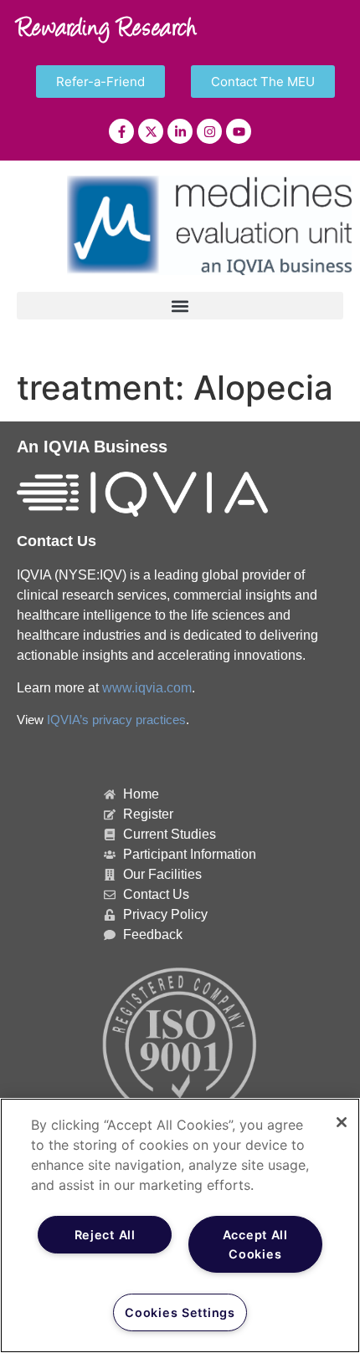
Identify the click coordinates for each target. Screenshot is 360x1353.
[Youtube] (238, 131)
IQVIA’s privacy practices (116, 720)
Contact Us (56, 541)
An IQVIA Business (92, 446)
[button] (180, 305)
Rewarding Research (107, 30)
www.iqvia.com (147, 688)
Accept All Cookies (255, 1244)
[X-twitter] (150, 131)
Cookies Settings (180, 1312)
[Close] (341, 1122)
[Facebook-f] (121, 131)
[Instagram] (209, 131)
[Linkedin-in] (180, 131)
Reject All (105, 1235)
